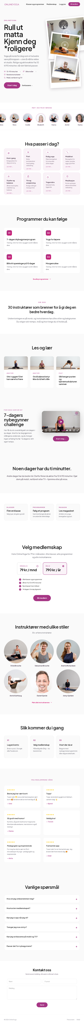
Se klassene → (27, 85)
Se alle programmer (40, 279)
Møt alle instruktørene (41, 702)
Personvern (70, 1019)
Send (42, 1005)
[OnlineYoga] (11, 4)
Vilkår (78, 1019)
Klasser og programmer (35, 4)
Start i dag (12, 85)
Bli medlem (74, 4)
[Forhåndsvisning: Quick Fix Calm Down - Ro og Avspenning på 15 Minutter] (64, 47)
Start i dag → (61, 439)
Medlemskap (52, 4)
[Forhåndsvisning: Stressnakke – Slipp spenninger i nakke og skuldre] (65, 67)
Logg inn (62, 4)
